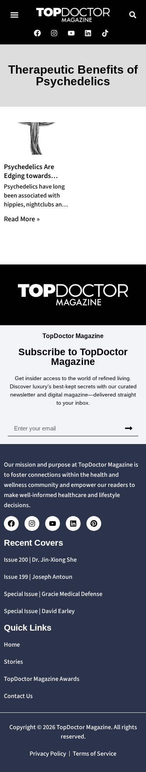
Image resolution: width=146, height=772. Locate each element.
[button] (14, 15)
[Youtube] (52, 523)
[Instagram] (32, 523)
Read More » (22, 219)
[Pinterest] (93, 523)
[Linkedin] (73, 523)
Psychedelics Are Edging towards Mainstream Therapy (35, 176)
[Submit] (128, 428)
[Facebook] (11, 523)
